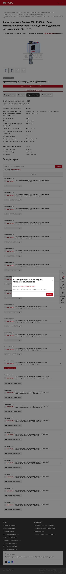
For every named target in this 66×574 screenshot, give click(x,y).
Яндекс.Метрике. (30, 286)
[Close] (52, 281)
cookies (22, 286)
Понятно (49, 294)
